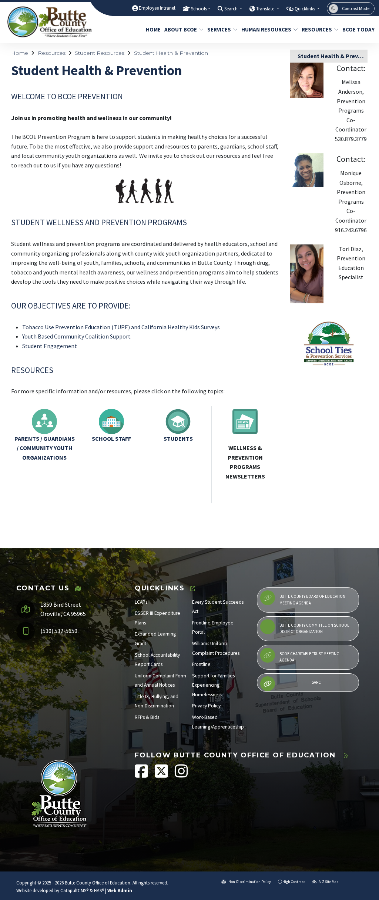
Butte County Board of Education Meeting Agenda (312, 600)
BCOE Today (356, 29)
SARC (316, 682)
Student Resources (99, 53)
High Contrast (293, 881)
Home (152, 29)
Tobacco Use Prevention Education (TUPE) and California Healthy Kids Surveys (121, 327)
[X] (162, 775)
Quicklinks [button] (305, 9)
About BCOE (180, 29)
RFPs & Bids (147, 717)
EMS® (99, 890)
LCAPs (141, 602)
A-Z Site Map (328, 881)
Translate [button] (265, 9)
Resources (317, 29)
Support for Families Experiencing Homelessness (213, 685)
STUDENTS (178, 438)
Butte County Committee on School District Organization (314, 628)
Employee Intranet (157, 8)
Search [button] (231, 9)
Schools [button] (199, 9)
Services (219, 29)
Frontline (201, 664)
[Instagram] (181, 775)
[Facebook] (142, 775)
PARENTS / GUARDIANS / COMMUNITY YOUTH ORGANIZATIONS (44, 448)
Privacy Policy (206, 706)
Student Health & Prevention (171, 53)
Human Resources (266, 29)
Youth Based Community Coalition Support (76, 336)
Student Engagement (49, 346)
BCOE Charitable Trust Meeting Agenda (309, 657)
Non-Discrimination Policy (249, 881)
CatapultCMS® (74, 890)
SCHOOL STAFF (111, 438)
